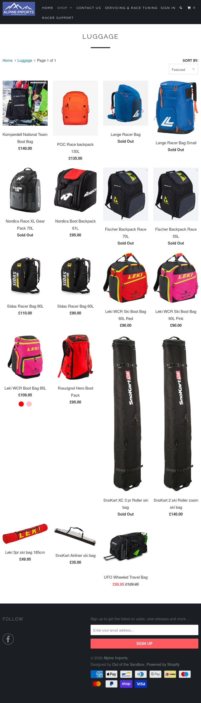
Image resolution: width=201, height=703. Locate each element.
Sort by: (190, 60)
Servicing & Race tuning (131, 8)
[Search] (181, 8)
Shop (63, 8)
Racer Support (58, 18)
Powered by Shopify (163, 664)
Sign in (168, 8)
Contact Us (89, 8)
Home (47, 8)
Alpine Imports (115, 657)
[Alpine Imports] (19, 8)
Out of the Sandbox (128, 664)
